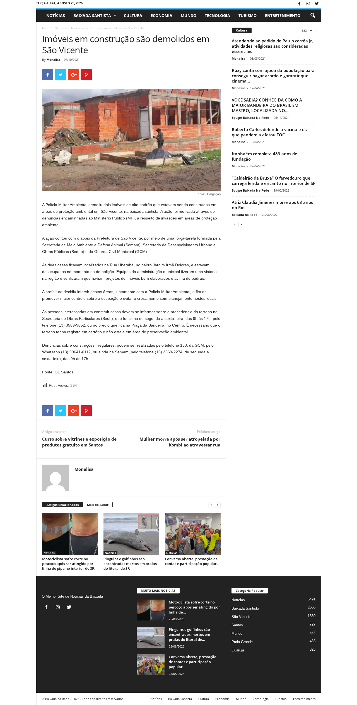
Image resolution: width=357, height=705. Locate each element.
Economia (161, 15)
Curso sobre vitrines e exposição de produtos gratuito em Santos (79, 442)
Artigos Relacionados (63, 505)
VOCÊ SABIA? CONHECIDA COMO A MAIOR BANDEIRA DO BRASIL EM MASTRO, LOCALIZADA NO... (267, 105)
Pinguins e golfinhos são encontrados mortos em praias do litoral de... (189, 634)
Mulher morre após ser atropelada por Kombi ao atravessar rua (179, 442)
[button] (313, 15)
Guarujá (237, 650)
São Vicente (241, 617)
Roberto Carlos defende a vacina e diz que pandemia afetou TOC (270, 132)
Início (45, 28)
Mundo (188, 15)
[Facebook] (299, 4)
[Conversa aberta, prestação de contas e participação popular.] (193, 534)
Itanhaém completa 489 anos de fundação (264, 156)
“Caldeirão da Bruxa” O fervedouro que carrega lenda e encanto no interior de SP (273, 180)
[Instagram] (308, 4)
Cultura (133, 15)
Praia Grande (242, 642)
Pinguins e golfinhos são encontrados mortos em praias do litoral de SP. (130, 563)
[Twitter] (316, 4)
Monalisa (53, 59)
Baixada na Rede (244, 215)
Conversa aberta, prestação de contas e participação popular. (191, 561)
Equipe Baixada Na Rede (250, 117)
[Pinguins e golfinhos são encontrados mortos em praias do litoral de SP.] (131, 534)
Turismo (247, 15)
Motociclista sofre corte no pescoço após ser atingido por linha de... (194, 607)
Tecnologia (217, 15)
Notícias (55, 15)
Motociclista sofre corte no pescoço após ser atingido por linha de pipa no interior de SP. (68, 563)
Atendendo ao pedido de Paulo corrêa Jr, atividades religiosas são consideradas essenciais (272, 46)
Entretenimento (282, 15)
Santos (237, 625)
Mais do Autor (97, 505)
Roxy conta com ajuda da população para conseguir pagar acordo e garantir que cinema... (273, 75)
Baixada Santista (92, 15)
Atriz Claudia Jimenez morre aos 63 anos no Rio (272, 204)
